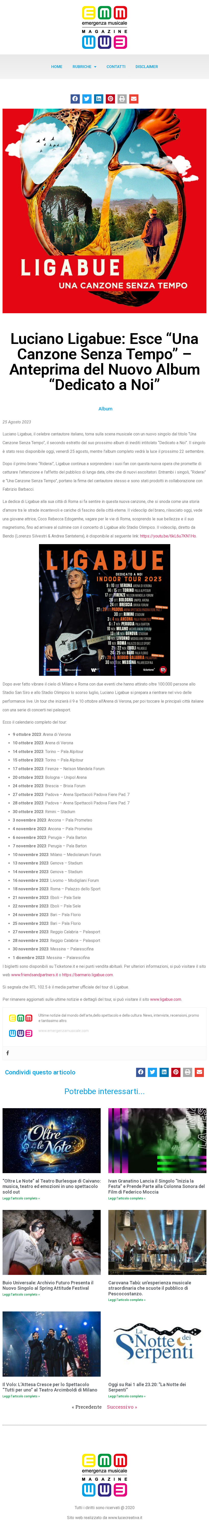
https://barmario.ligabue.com (87, 974)
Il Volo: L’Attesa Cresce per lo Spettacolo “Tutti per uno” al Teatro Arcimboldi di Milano (50, 1387)
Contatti (116, 66)
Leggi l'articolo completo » (21, 1198)
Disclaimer (147, 66)
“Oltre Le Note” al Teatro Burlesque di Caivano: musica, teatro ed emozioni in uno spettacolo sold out (52, 1186)
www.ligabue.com (165, 999)
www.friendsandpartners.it (34, 974)
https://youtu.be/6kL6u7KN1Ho (168, 536)
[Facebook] (7, 1053)
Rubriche (82, 66)
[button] (75, 99)
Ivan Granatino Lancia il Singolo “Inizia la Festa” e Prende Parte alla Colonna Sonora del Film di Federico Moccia (156, 1186)
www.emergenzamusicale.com (63, 1031)
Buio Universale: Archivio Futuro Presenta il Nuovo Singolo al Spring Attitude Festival (48, 1285)
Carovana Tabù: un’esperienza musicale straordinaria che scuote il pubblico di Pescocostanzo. (149, 1288)
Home (56, 66)
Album (105, 409)
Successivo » (122, 1407)
